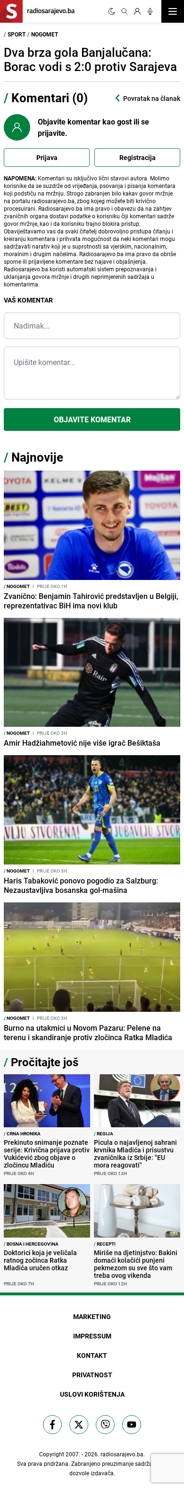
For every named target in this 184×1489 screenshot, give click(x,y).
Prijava (47, 157)
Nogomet (44, 34)
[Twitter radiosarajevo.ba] (78, 1424)
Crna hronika (22, 1133)
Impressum (92, 1335)
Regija (103, 1133)
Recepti (105, 1243)
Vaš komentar (28, 299)
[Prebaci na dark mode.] (112, 11)
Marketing (92, 1316)
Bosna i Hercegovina (31, 1243)
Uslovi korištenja (92, 1394)
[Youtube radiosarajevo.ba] (131, 1424)
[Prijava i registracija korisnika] (137, 11)
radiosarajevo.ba (121, 1454)
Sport (16, 34)
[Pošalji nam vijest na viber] (105, 1424)
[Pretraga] (124, 11)
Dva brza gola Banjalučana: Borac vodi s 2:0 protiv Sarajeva (90, 59)
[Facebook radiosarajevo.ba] (52, 1424)
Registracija (137, 157)
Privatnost (92, 1374)
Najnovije (37, 457)
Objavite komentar (92, 419)
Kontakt (92, 1355)
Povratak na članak (151, 98)
